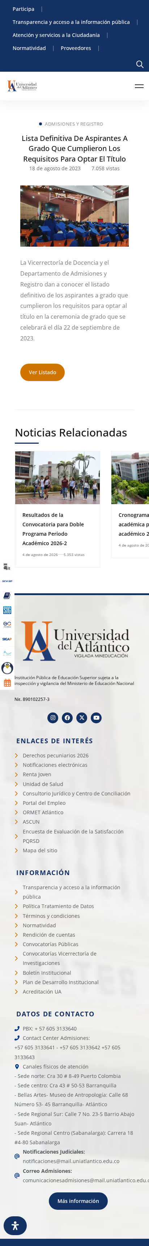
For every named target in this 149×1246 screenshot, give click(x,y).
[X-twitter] (81, 717)
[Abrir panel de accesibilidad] (15, 1225)
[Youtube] (96, 717)
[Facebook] (67, 717)
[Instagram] (52, 717)
